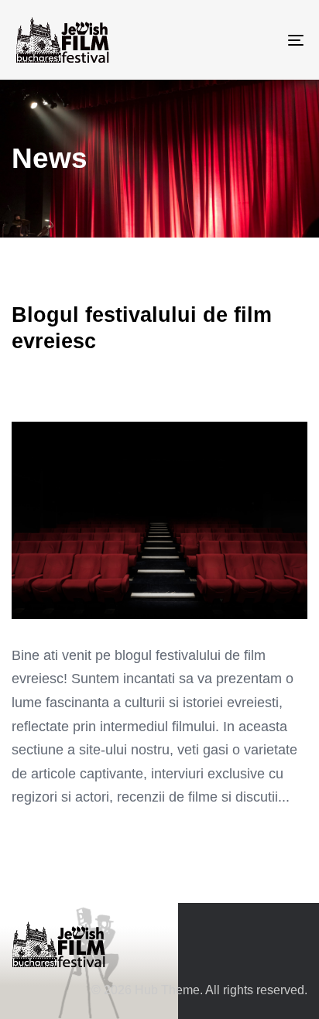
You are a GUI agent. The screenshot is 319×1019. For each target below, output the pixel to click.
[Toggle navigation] (256, 40)
